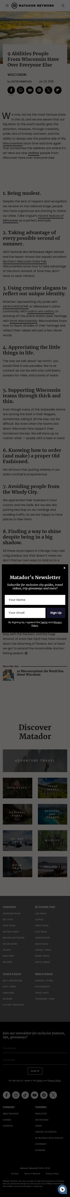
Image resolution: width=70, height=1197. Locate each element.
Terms (44, 622)
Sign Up (56, 613)
